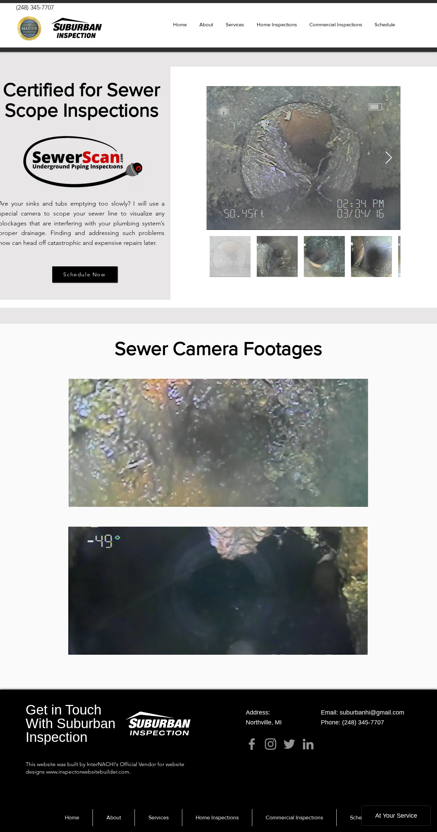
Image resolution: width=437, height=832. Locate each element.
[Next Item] (389, 158)
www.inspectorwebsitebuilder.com (87, 771)
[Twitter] (289, 744)
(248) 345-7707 (35, 7)
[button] (235, 24)
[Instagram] (270, 744)
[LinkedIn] (308, 744)
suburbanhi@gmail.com (372, 712)
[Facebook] (251, 744)
